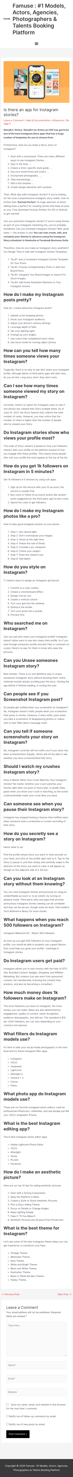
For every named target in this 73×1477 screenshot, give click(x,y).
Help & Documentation (38, 120)
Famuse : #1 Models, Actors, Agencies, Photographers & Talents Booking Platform (39, 19)
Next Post (64, 1294)
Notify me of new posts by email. (27, 1424)
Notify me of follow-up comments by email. (32, 1416)
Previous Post (11, 1294)
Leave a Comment (14, 120)
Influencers (58, 120)
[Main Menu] (36, 44)
